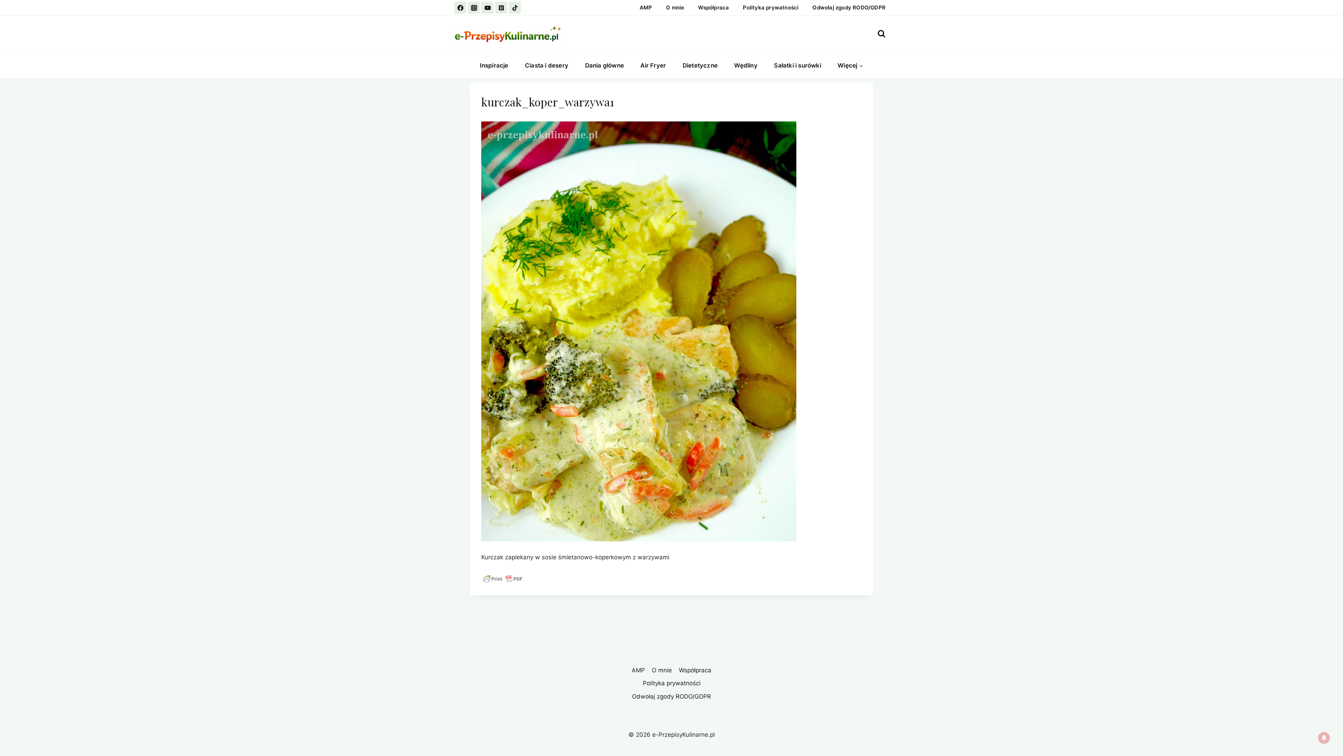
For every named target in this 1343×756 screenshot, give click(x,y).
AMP (646, 7)
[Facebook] (460, 8)
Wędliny (745, 65)
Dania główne (604, 65)
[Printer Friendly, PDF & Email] (503, 579)
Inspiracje (494, 65)
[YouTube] (487, 8)
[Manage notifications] (1324, 737)
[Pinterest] (501, 8)
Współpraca (713, 7)
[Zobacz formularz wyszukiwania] (881, 34)
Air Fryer (653, 65)
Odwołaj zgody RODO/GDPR (849, 7)
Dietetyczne (700, 65)
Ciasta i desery (546, 65)
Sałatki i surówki (797, 65)
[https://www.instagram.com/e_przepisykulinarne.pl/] (474, 8)
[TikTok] (515, 8)
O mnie (675, 7)
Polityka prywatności (770, 7)
